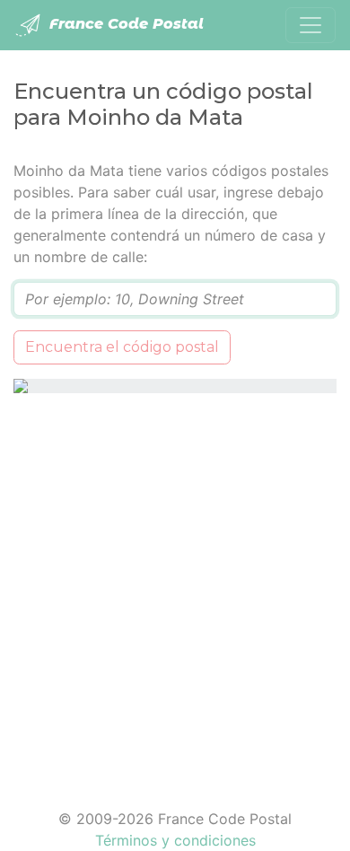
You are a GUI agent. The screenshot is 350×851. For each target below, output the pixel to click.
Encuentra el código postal (122, 346)
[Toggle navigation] (310, 25)
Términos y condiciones (175, 840)
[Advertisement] (175, 590)
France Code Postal (124, 23)
